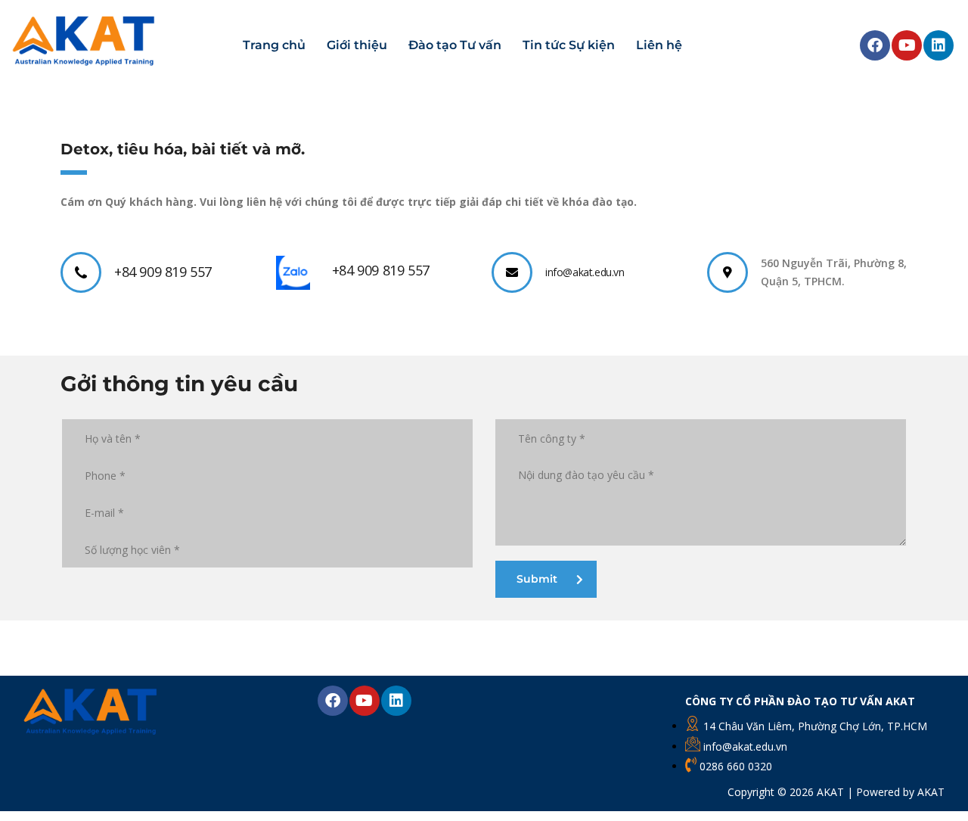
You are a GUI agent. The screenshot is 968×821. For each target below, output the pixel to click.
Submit (537, 579)
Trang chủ (274, 45)
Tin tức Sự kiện (569, 45)
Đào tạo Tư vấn (454, 45)
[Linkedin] (938, 45)
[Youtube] (907, 45)
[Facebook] (875, 45)
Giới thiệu (357, 45)
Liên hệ (659, 45)
